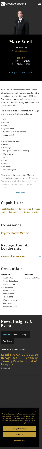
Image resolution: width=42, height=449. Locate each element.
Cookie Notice (9, 418)
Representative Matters (15, 233)
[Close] (35, 411)
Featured (6, 334)
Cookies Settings (19, 441)
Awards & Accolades (13, 256)
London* (21, 58)
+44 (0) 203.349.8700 (21, 64)
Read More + (21, 192)
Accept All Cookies (19, 429)
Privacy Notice (30, 416)
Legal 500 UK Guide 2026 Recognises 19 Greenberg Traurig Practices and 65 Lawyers (19, 359)
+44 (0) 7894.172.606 (22, 61)
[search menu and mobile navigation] (40, 3)
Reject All (19, 435)
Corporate (13, 212)
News (16, 334)
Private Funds (25, 209)
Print (23, 73)
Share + (30, 73)
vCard (11, 73)
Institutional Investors (30, 212)
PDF (17, 73)
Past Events (7, 341)
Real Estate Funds (8, 209)
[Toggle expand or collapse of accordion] (40, 233)
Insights (25, 334)
